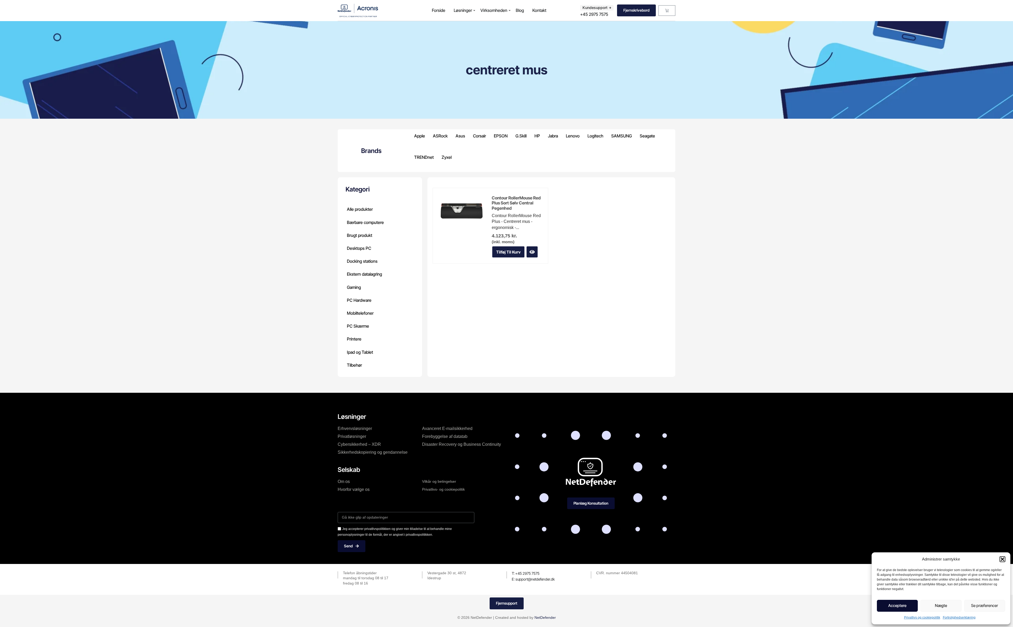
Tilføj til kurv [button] (508, 252)
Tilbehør (354, 365)
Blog (520, 10)
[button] (1002, 559)
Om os (344, 481)
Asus (460, 135)
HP (537, 135)
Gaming (354, 287)
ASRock (440, 135)
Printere (354, 339)
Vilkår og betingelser (439, 481)
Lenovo (573, 135)
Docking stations (362, 261)
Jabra (553, 135)
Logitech (595, 135)
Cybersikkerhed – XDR (359, 444)
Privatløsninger (352, 436)
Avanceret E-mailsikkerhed (447, 428)
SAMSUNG (621, 135)
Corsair (479, 135)
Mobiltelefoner (360, 313)
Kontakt (539, 10)
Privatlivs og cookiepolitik (922, 617)
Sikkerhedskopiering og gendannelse (373, 452)
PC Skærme (358, 326)
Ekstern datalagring (364, 274)
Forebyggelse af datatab (444, 436)
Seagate (647, 135)
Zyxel (447, 157)
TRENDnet (424, 157)
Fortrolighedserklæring (959, 617)
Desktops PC (359, 248)
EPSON (501, 135)
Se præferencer (984, 605)
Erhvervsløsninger (355, 428)
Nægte (941, 605)
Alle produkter (360, 209)
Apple (419, 135)
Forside (438, 10)
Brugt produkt (359, 235)
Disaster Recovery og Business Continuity (461, 444)
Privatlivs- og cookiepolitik (443, 489)
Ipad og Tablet (360, 352)
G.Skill (521, 135)
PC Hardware (359, 300)
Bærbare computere (365, 222)
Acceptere (897, 605)
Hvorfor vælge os (354, 489)
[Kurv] (666, 10)
